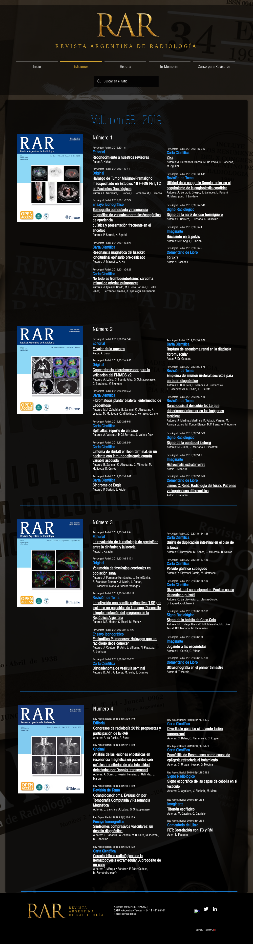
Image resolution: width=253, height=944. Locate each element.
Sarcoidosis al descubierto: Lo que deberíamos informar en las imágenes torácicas (195, 411)
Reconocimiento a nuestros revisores (121, 157)
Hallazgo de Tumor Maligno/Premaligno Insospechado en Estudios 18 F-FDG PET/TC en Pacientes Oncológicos (127, 183)
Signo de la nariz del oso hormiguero (195, 214)
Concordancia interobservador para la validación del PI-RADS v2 (121, 372)
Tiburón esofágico (181, 809)
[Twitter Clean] (206, 909)
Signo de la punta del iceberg (189, 442)
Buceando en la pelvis (183, 236)
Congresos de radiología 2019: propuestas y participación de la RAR (127, 731)
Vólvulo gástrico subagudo (187, 568)
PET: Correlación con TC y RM (190, 830)
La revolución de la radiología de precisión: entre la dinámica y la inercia (125, 544)
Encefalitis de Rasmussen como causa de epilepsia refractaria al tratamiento (198, 757)
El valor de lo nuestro (109, 348)
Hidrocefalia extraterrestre (186, 464)
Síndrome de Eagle (107, 485)
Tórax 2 (172, 257)
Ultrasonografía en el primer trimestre (195, 667)
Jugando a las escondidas (186, 646)
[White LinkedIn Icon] (215, 909)
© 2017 (200, 930)
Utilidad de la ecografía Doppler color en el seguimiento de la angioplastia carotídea (199, 185)
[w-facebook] (197, 912)
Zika (170, 157)
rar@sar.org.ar (129, 914)
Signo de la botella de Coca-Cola (191, 619)
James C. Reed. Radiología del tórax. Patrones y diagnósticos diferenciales (201, 488)
